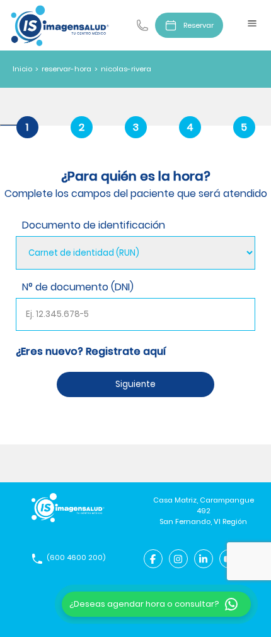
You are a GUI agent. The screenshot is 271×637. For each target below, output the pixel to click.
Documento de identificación (93, 225)
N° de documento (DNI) (78, 287)
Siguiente (135, 384)
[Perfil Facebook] (153, 558)
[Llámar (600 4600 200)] (142, 25)
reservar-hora (66, 69)
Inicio (22, 69)
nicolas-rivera (126, 69)
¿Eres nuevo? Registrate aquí (91, 351)
